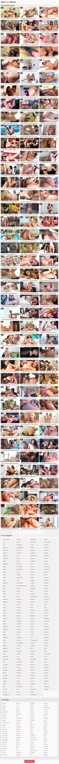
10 (43, 532)
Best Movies (8, 2)
